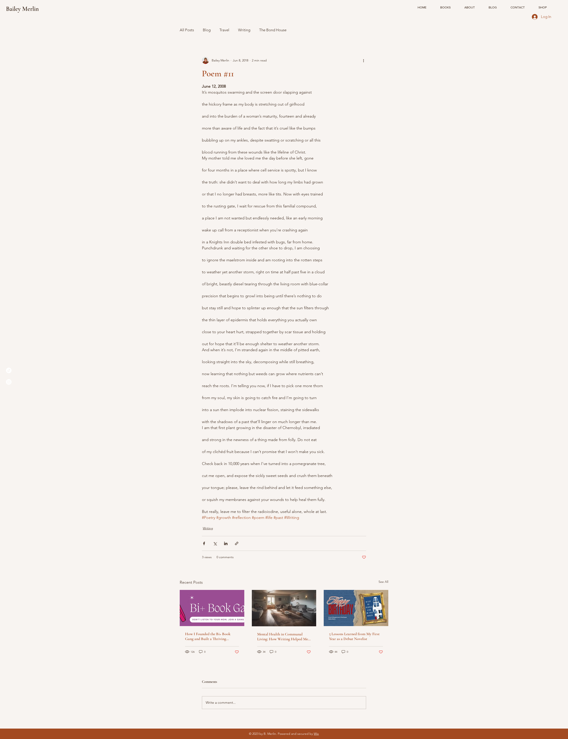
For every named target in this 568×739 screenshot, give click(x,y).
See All (383, 582)
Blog (207, 30)
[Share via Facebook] (204, 543)
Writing (244, 30)
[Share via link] (237, 543)
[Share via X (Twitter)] (215, 543)
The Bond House (272, 30)
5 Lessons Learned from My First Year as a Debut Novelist (354, 636)
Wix (316, 734)
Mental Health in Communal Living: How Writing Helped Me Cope (282, 636)
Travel (224, 30)
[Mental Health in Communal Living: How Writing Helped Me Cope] (284, 608)
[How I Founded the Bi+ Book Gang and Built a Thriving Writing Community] (212, 608)
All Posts (187, 30)
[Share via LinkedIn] (226, 543)
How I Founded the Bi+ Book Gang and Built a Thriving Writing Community (208, 636)
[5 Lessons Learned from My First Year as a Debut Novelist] (356, 608)
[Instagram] (9, 382)
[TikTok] (9, 370)
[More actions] (363, 60)
